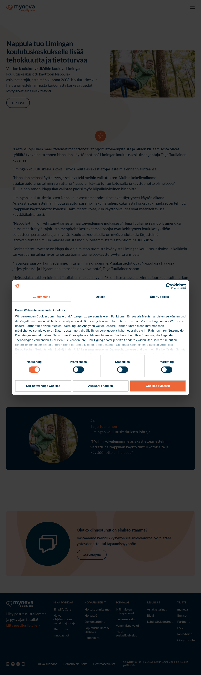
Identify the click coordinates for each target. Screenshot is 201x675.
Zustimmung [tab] (41, 296)
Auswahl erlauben (100, 386)
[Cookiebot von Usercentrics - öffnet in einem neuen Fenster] (169, 286)
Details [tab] (100, 296)
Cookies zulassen (158, 386)
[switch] (78, 369)
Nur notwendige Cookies (43, 386)
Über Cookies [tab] (159, 296)
